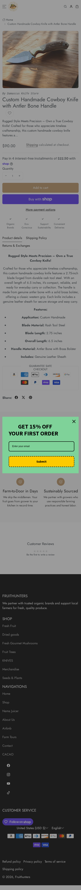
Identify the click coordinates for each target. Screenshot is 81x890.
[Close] (74, 421)
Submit (41, 461)
